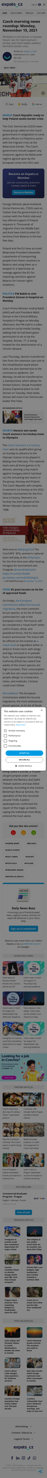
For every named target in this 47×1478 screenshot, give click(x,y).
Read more (21, 725)
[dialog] (23, 739)
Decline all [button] (24, 760)
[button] (23, 765)
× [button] (42, 710)
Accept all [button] (24, 753)
